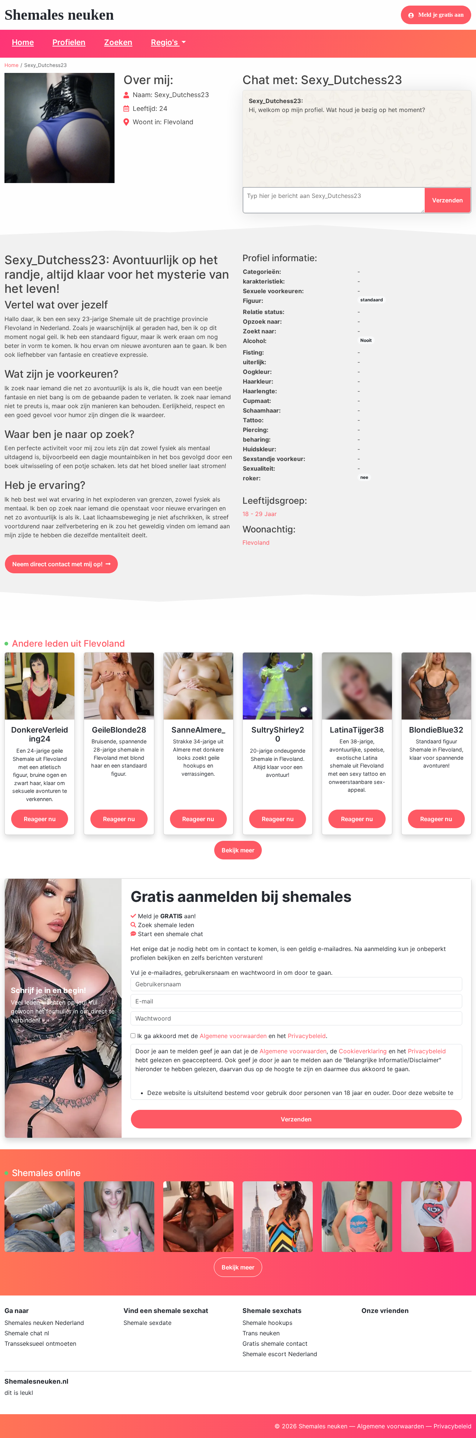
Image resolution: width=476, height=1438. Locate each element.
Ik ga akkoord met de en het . (231, 1036)
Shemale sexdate (147, 1322)
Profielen (69, 42)
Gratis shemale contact (275, 1343)
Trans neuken (261, 1333)
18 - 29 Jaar (259, 514)
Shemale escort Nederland (279, 1354)
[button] (59, 128)
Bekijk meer (238, 850)
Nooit (366, 340)
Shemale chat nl (26, 1333)
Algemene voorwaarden (233, 1036)
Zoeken (118, 42)
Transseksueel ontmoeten (40, 1343)
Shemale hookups (267, 1322)
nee (364, 477)
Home (23, 42)
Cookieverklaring (363, 1051)
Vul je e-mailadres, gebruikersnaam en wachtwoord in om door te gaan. (231, 972)
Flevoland (256, 542)
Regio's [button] (165, 42)
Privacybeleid (307, 1036)
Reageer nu (40, 819)
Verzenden (296, 1119)
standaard (371, 299)
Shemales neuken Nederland (44, 1322)
